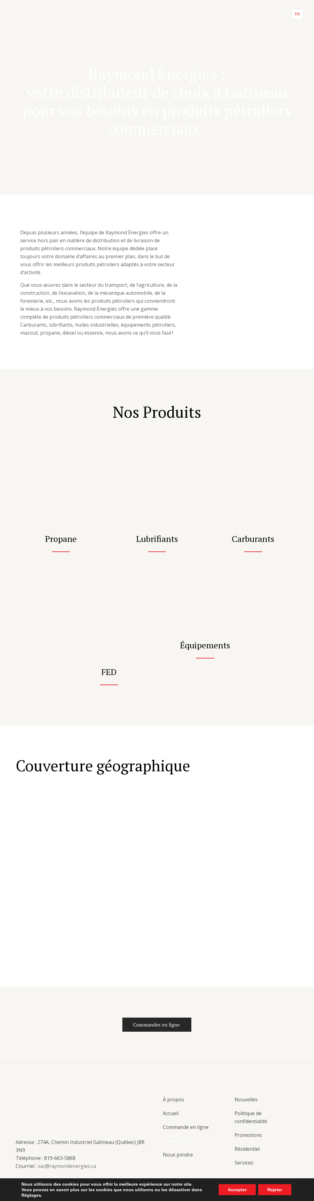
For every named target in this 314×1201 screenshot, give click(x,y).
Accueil (170, 1113)
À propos (173, 1099)
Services (244, 1162)
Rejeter (274, 1189)
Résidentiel (247, 1148)
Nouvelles (246, 1099)
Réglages (31, 1195)
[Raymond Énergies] (33, 14)
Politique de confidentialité (251, 1117)
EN (297, 14)
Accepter (237, 1189)
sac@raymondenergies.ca (67, 1166)
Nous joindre (178, 1154)
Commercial (176, 1141)
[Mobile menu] (263, 14)
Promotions (248, 1135)
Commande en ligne (186, 1127)
